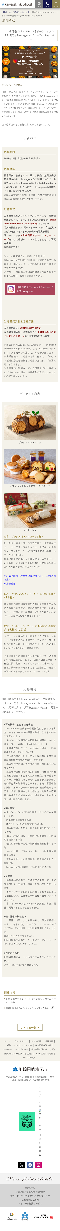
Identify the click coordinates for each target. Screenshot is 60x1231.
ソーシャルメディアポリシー (15, 1049)
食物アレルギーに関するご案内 (18, 1054)
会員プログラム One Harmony (30, 1192)
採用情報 (49, 1041)
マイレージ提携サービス (30, 1203)
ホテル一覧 (30, 1187)
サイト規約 (27, 1045)
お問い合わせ (12, 1045)
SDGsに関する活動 (44, 1054)
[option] (30, 62)
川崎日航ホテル (17, 4)
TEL (47, 6)
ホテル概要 (36, 1041)
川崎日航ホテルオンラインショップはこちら (27, 1008)
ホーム (7, 1041)
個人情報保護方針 (43, 1045)
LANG (39, 6)
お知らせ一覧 (28, 1027)
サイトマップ (29, 1058)
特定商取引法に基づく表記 (43, 1049)
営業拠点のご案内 (30, 1199)
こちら (14, 936)
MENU (56, 6)
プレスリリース (21, 1041)
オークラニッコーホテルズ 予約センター (30, 1195)
